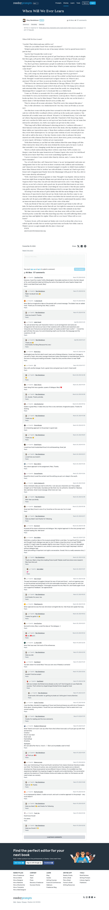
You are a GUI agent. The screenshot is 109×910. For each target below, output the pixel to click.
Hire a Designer (18, 880)
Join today (18, 863)
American (41, 24)
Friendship (34, 24)
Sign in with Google (33, 863)
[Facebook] (92, 897)
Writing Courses (51, 880)
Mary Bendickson (40, 291)
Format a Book (67, 882)
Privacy (24, 902)
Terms (19, 902)
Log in (93, 3)
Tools (78, 3)
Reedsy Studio (67, 875)
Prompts (58, 3)
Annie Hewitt (37, 506)
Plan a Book (67, 880)
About (32, 875)
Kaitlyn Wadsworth (39, 483)
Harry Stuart (37, 578)
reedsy (22, 3)
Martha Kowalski (38, 792)
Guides (48, 878)
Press (31, 880)
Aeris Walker (37, 537)
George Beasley (38, 473)
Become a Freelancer (36, 882)
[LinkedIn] (89, 897)
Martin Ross (37, 351)
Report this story (27, 250)
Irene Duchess (38, 623)
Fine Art (31, 30)
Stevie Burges (38, 425)
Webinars (49, 885)
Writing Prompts (85, 878)
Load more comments (54, 837)
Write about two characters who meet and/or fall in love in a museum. (61, 28)
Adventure (26, 24)
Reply (25, 286)
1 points (32, 312)
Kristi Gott (37, 526)
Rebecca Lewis (38, 762)
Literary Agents (85, 880)
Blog (47, 875)
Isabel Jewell (37, 322)
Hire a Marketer (18, 882)
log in (39, 269)
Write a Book (67, 878)
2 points (31, 277)
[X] (84, 897)
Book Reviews (84, 875)
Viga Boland (37, 662)
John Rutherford (38, 404)
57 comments (81, 20)
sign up (32, 269)
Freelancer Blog (51, 887)
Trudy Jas (37, 813)
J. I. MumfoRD (38, 642)
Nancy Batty (37, 464)
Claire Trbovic (37, 384)
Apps (34, 3)
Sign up (85, 3)
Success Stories (35, 885)
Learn (72, 3)
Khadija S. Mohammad (40, 726)
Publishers (83, 882)
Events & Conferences (53, 882)
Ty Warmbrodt (38, 301)
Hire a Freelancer (18, 875)
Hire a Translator (18, 887)
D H (35, 365)
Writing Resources (69, 885)
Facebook (47, 863)
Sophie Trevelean (39, 702)
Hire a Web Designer (19, 890)
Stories (65, 3)
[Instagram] (87, 897)
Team (31, 878)
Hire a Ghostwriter (19, 885)
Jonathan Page (38, 277)
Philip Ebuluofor (38, 604)
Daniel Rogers (37, 444)
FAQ (14, 902)
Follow (41, 20)
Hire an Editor (17, 878)
